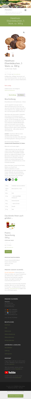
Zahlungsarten (8, 353)
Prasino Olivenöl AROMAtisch (12, 260)
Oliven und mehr (9, 263)
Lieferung (7, 350)
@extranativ (18, 377)
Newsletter (18, 369)
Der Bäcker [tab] (21, 95)
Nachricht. (11, 364)
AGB (6, 328)
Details (8, 251)
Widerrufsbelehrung (10, 334)
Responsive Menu (25, 10)
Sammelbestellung (14, 288)
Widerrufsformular (9, 337)
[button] (24, 32)
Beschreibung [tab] (12, 95)
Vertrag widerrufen (9, 340)
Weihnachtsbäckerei (10, 90)
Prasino (8, 10)
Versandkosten (17, 74)
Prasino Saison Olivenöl (11, 261)
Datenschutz (8, 331)
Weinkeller (7, 265)
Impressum (7, 324)
